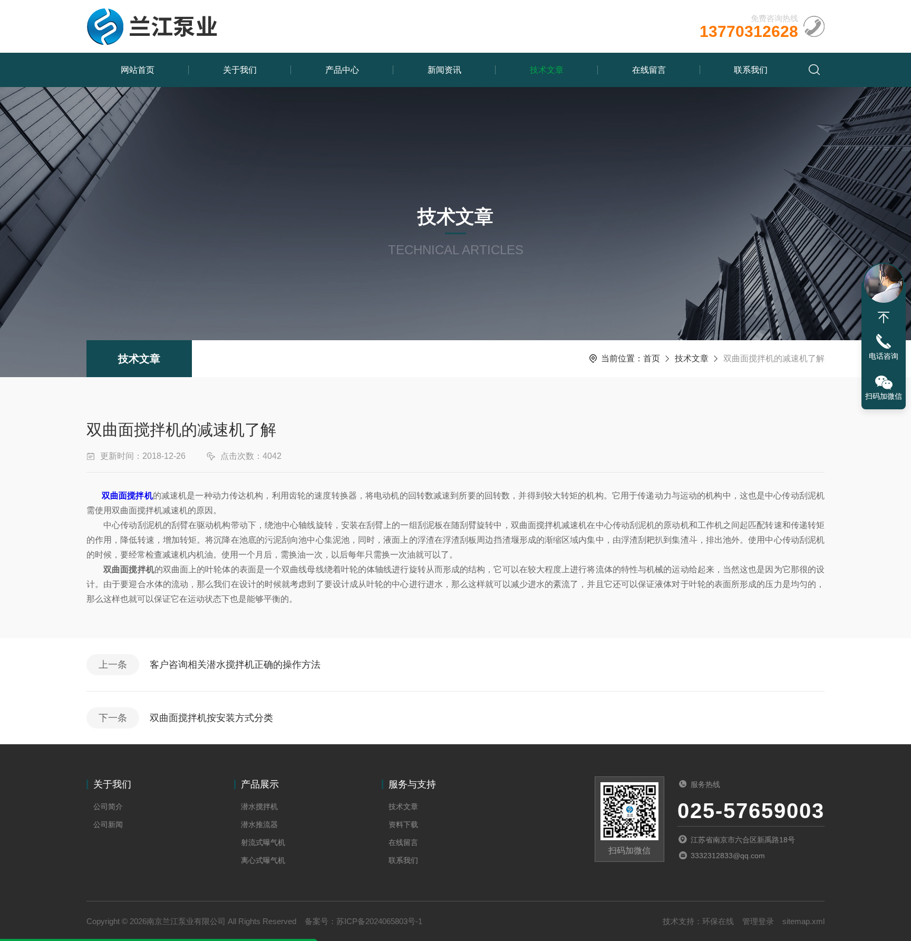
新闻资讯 (444, 69)
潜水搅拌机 (259, 806)
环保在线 (718, 921)
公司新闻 (108, 824)
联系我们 (751, 69)
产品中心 (342, 69)
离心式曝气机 (263, 860)
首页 (651, 358)
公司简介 (108, 806)
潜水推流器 (259, 824)
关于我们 (240, 69)
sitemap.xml (803, 921)
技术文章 (547, 69)
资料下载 (403, 824)
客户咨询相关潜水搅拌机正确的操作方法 (235, 664)
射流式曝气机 (263, 842)
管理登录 (758, 921)
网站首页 (137, 69)
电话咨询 (883, 356)
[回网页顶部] (883, 317)
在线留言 (649, 69)
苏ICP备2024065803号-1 (379, 921)
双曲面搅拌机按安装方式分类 (211, 718)
